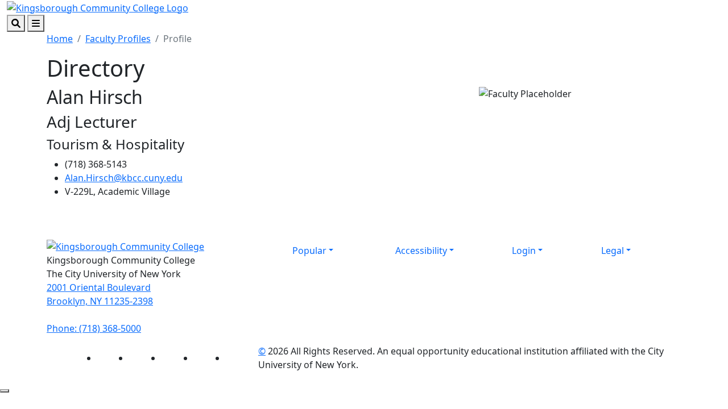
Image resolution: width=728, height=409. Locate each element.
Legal (612, 250)
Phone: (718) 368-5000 (94, 328)
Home (60, 38)
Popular (309, 250)
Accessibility (421, 250)
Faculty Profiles (118, 38)
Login (524, 250)
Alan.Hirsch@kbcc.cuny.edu (124, 178)
